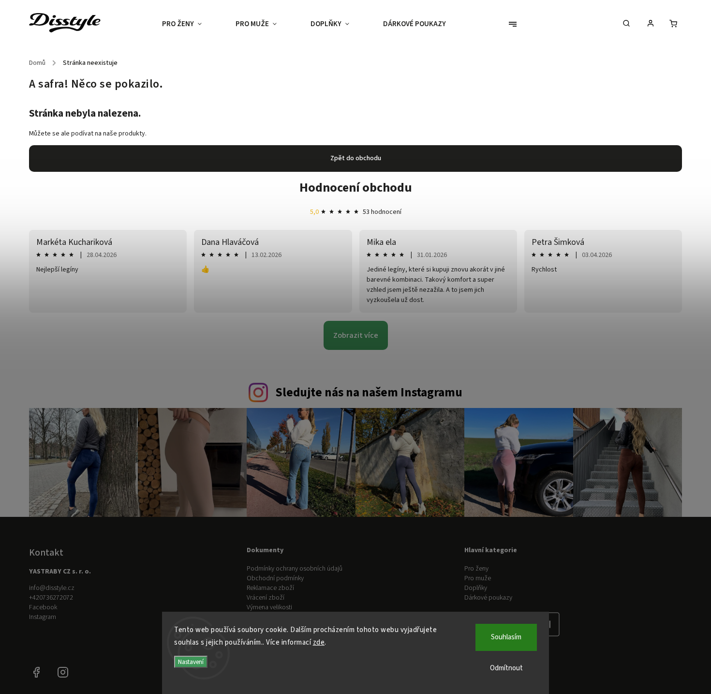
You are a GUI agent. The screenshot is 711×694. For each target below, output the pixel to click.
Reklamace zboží (270, 588)
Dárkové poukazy (488, 598)
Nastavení (191, 661)
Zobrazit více (355, 335)
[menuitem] (190, 24)
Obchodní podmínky (275, 578)
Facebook (43, 607)
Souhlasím (506, 637)
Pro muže (477, 578)
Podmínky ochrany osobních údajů (294, 568)
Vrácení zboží (265, 598)
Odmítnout (506, 668)
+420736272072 (51, 598)
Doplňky (475, 588)
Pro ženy (476, 568)
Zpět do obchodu (355, 158)
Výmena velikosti (269, 607)
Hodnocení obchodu (355, 187)
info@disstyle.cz (51, 588)
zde (319, 642)
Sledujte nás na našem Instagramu (368, 392)
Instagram (42, 617)
